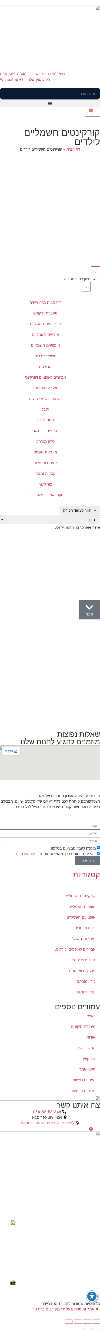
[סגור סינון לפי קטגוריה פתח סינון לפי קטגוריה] (86, 286)
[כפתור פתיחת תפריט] (95, 271)
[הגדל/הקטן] (96, 1322)
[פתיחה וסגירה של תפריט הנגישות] (91, 1296)
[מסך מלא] (87, 1322)
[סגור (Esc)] (69, 1322)
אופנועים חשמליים (45, 345)
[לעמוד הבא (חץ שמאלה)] (87, 1328)
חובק (45, 409)
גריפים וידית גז (45, 430)
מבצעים (45, 366)
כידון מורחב (45, 441)
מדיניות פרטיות (83, 1090)
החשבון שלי (86, 1047)
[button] (50, 103)
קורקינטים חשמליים (45, 323)
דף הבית (73, 149)
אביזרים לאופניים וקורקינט (45, 377)
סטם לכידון (45, 420)
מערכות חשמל (45, 452)
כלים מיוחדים (84, 928)
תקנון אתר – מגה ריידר (45, 495)
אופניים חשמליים (45, 334)
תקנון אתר (87, 1069)
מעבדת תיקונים (45, 313)
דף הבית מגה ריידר (45, 302)
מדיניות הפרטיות (29, 853)
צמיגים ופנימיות (45, 462)
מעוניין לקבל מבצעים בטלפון (73, 848)
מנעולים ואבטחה (45, 388)
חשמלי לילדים (45, 356)
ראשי (91, 1015)
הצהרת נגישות (84, 1080)
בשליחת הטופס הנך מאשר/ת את (56, 853)
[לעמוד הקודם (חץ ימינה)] (96, 1328)
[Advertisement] (50, 211)
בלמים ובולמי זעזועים (45, 398)
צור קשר (45, 484)
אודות (91, 1037)
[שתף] (78, 1322)
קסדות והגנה (45, 473)
